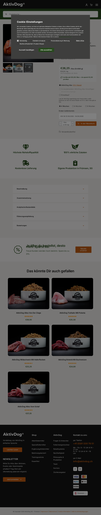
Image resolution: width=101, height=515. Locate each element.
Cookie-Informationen (65, 36)
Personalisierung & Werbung (60, 41)
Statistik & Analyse (39, 41)
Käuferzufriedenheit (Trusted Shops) (32, 44)
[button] (80, 40)
